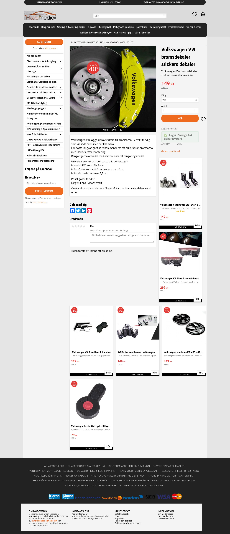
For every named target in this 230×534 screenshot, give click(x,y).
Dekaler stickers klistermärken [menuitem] (42, 87)
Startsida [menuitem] (34, 26)
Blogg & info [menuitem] (48, 26)
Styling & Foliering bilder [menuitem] (71, 26)
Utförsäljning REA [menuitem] (35, 150)
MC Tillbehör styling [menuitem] (37, 103)
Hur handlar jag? (166, 516)
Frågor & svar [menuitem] (193, 26)
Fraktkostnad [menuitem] (176, 26)
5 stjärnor (84, 226)
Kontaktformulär (79, 513)
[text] (183, 83)
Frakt (117, 516)
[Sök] (164, 15)
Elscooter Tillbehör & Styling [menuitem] (41, 97)
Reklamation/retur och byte (128, 523)
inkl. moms (50, 48)
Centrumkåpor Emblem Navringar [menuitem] (38, 69)
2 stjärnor (75, 226)
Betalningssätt (121, 513)
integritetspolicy (39, 202)
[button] (196, 14)
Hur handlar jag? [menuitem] (123, 32)
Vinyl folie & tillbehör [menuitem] (37, 134)
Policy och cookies (123, 520)
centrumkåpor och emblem (44, 520)
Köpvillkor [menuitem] (141, 26)
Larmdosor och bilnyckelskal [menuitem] (41, 92)
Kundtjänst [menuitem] (104, 26)
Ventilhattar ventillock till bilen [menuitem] (41, 81)
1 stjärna (72, 226)
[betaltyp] (115, 496)
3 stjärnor (78, 226)
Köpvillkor (119, 518)
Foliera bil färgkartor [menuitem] (37, 155)
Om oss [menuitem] (92, 26)
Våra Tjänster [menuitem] (142, 32)
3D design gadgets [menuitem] (36, 108)
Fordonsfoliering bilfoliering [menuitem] (40, 160)
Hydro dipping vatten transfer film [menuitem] (44, 123)
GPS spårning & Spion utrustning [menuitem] (43, 128)
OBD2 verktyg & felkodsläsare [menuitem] (42, 139)
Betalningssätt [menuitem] (158, 26)
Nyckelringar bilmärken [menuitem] (38, 76)
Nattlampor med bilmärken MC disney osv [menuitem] (42, 116)
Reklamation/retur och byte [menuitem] (96, 32)
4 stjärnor (81, 226)
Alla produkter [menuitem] (34, 55)
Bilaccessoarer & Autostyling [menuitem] (41, 61)
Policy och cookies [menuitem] (123, 26)
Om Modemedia (165, 513)
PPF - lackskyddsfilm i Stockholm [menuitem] (43, 144)
